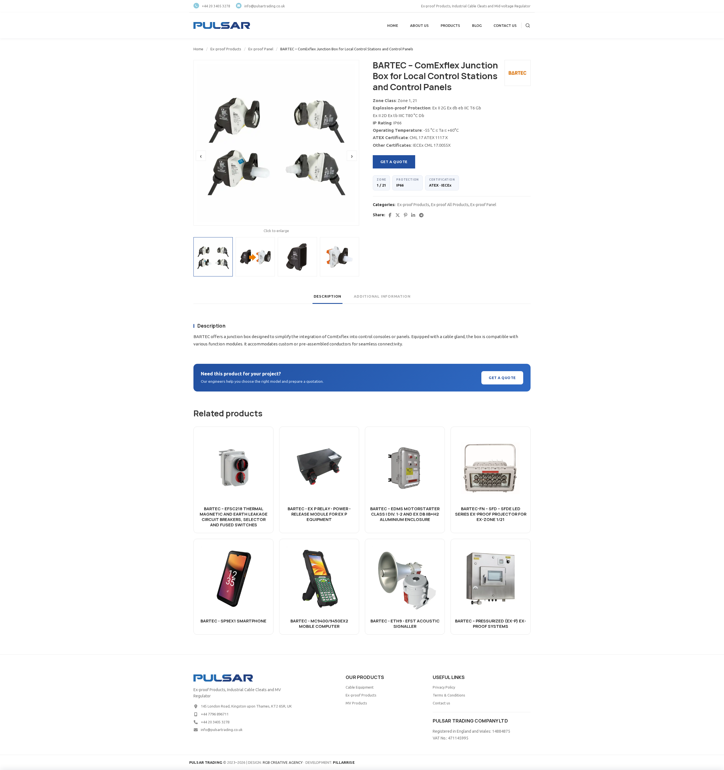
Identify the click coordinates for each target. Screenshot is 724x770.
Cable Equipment (360, 687)
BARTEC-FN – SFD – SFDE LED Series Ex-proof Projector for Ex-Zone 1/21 (490, 514)
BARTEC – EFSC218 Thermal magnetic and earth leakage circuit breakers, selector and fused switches (234, 516)
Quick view (233, 493)
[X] (397, 215)
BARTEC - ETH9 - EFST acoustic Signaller (404, 623)
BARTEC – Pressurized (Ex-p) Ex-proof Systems (490, 623)
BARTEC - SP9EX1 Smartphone (233, 621)
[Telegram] (421, 215)
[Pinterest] (405, 215)
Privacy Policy (444, 687)
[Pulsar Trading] (222, 25)
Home (198, 49)
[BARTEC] (518, 73)
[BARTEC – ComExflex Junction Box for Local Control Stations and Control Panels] (276, 143)
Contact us (441, 703)
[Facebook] (390, 215)
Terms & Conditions (449, 695)
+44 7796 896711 (215, 714)
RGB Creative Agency (283, 762)
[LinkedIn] (413, 215)
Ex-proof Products (225, 49)
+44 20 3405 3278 (216, 6)
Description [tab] (328, 296)
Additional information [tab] (382, 296)
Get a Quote (394, 162)
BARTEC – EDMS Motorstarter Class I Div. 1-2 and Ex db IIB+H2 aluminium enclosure (404, 514)
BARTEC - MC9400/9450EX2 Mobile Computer (319, 623)
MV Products (356, 703)
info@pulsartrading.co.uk (264, 6)
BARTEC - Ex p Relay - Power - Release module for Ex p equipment (319, 514)
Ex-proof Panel (260, 49)
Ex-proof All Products (450, 204)
